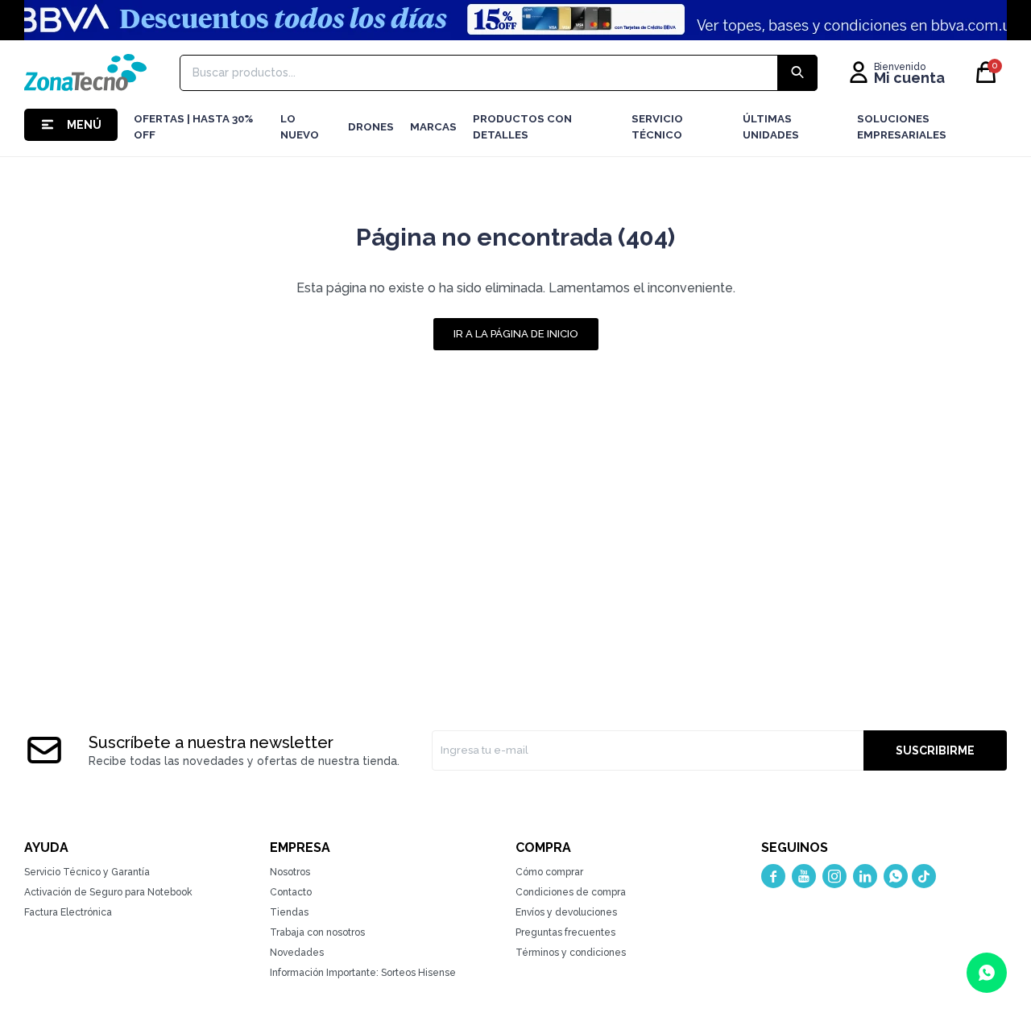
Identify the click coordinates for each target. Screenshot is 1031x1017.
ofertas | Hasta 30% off (193, 127)
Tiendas (289, 912)
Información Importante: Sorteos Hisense (363, 972)
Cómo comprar (549, 872)
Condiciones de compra (571, 892)
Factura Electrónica (68, 912)
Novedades (297, 952)
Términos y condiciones (571, 952)
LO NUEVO (299, 127)
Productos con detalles (522, 127)
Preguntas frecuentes (565, 932)
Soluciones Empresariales (901, 127)
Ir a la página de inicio (515, 334)
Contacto (291, 892)
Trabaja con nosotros (317, 932)
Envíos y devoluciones (566, 912)
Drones (371, 127)
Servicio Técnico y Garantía (87, 872)
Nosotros (290, 872)
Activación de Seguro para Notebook (108, 892)
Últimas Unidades (771, 127)
